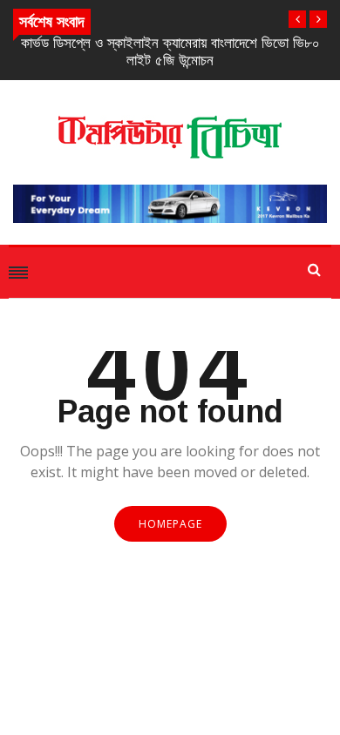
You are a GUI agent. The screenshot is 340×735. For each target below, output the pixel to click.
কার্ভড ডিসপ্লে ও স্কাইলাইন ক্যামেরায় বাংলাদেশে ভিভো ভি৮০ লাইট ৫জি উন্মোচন (170, 52)
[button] (297, 19)
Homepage (170, 523)
